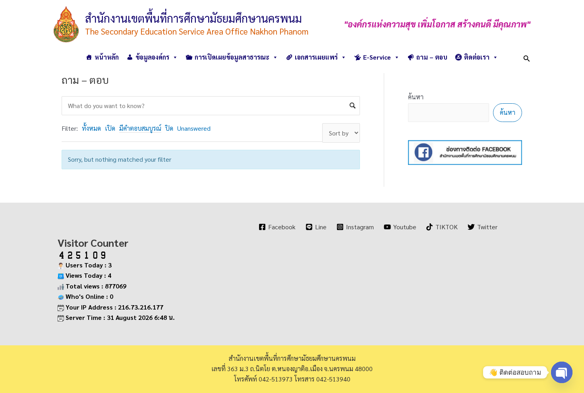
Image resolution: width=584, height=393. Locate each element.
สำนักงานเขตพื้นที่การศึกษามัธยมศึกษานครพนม (193, 18)
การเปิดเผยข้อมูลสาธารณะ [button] (232, 57)
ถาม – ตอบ (431, 57)
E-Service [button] (377, 57)
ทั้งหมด (91, 128)
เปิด (110, 128)
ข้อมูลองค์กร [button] (152, 57)
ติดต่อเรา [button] (476, 57)
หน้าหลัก (107, 57)
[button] (526, 57)
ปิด (169, 128)
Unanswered (194, 128)
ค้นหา (415, 97)
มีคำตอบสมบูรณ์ (140, 128)
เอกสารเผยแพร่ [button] (316, 57)
